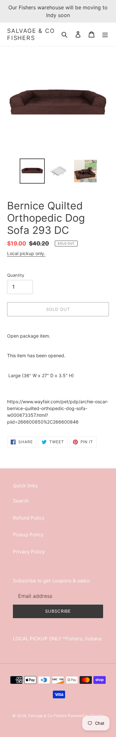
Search (21, 501)
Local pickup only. (26, 253)
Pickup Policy (28, 534)
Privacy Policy (29, 552)
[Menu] (105, 34)
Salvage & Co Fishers (31, 34)
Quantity (15, 275)
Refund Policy (28, 518)
